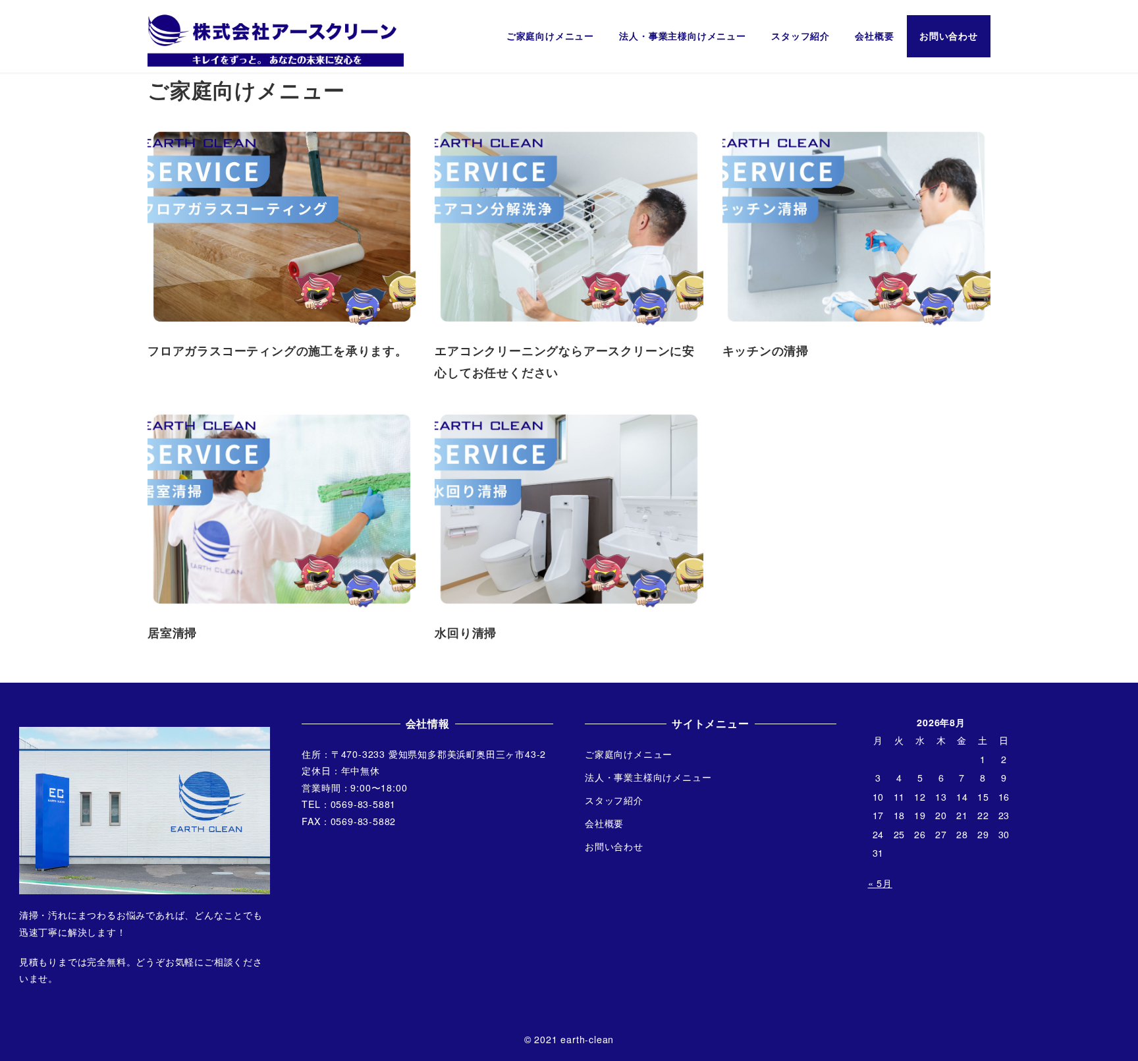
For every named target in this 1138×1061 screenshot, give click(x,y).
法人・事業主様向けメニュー (648, 777)
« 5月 (880, 883)
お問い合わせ (614, 846)
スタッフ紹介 (614, 800)
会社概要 (604, 823)
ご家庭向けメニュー (628, 753)
